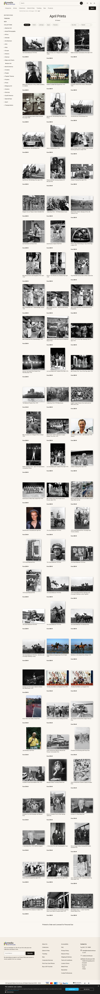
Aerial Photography (10, 31)
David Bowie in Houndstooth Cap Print (32, 530)
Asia (6, 47)
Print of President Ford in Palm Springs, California (56, 815)
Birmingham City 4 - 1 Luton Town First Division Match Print (80, 910)
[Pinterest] (89, 984)
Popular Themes (9, 76)
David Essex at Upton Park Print (54, 243)
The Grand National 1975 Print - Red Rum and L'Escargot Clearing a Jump (33, 655)
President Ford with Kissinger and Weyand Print (32, 815)
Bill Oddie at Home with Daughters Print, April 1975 (33, 276)
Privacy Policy (65, 950)
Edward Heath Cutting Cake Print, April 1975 (57, 878)
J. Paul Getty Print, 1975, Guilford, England (32, 846)
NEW (5, 21)
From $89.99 (25, 57)
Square (48, 24)
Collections (22, 8)
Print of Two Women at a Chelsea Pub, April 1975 (57, 276)
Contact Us (83, 944)
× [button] (98, 986)
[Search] (81, 3)
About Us (44, 944)
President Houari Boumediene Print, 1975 (32, 782)
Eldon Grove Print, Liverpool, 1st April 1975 (33, 909)
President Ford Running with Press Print (80, 750)
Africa (6, 34)
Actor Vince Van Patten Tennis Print (31, 718)
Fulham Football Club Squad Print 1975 (56, 84)
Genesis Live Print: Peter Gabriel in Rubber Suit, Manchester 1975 (32, 687)
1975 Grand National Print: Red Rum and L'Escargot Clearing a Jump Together (80, 593)
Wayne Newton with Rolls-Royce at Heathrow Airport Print (57, 340)
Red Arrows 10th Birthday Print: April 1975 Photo (57, 117)
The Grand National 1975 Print (30, 52)
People (7, 73)
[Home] (10, 3)
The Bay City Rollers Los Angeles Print (80, 686)
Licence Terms (65, 963)
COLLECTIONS (8, 25)
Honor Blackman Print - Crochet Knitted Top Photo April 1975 (81, 878)
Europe (7, 50)
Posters (7, 79)
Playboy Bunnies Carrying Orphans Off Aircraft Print (56, 180)
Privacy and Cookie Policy (13, 990)
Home (27, 11)
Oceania (7, 70)
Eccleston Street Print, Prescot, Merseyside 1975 (81, 85)
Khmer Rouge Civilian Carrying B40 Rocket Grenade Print (81, 846)
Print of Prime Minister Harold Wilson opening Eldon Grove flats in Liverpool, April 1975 (57, 910)
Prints (6, 82)
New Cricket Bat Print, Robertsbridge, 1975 (33, 339)
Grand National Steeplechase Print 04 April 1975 (57, 655)
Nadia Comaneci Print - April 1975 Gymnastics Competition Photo (33, 467)
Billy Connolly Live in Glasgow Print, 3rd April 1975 (33, 435)
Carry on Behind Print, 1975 (53, 148)
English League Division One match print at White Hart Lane (81, 403)
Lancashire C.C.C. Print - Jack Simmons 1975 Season (81, 435)
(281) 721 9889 (86, 947)
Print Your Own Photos (48, 963)
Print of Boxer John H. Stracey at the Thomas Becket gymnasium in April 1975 (82, 149)
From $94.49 (50, 185)
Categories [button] (8, 8)
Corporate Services (47, 960)
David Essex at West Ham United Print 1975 (33, 498)
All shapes (27, 24)
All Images (31, 11)
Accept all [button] (72, 989)
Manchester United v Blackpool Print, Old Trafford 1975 (80, 212)
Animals (7, 37)
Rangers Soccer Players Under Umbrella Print (33, 212)
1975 (36, 11)
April (39, 11)
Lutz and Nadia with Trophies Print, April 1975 (57, 371)
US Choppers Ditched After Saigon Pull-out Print (81, 719)
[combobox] (50, 3)
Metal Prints (64, 966)
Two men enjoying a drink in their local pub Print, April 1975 (33, 117)
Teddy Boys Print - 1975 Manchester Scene (57, 212)
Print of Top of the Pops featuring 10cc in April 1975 (81, 340)
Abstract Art (8, 28)
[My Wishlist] (87, 3)
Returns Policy (65, 954)
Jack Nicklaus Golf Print (28, 750)
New (44, 8)
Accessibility (64, 944)
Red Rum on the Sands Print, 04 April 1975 (81, 655)
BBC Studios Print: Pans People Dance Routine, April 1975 (56, 499)
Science (7, 89)
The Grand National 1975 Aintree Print (80, 624)
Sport (6, 102)
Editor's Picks (31, 8)
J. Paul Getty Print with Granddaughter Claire (57, 846)
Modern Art (8, 63)
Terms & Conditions (66, 960)
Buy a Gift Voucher (47, 966)
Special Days (8, 99)
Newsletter (64, 970)
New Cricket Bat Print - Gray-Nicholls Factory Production (57, 308)
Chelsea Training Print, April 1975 (78, 180)
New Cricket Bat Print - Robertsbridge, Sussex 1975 (33, 308)
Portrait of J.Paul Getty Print (77, 814)
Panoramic (55, 24)
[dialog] (50, 989)
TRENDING (7, 18)
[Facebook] (85, 984)
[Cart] (90, 3)
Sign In (92, 8)
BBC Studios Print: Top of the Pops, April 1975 (82, 371)
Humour (7, 57)
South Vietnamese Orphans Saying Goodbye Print (81, 783)
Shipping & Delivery (66, 957)
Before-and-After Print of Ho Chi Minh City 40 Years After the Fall (82, 499)
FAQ (62, 947)
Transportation (9, 105)
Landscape (41, 24)
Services (7, 92)
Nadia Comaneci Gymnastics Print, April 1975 (81, 52)
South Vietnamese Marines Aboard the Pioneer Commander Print (56, 751)
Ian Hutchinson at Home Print (30, 243)
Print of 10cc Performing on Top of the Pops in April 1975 (81, 244)
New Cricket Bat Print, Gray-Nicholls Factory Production (81, 308)
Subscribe (30, 953)
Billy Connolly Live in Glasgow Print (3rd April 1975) (57, 53)
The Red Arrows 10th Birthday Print (79, 116)
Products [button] (50, 8)
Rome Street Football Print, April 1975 (31, 878)
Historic (7, 53)
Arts (6, 44)
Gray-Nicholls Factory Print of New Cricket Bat (82, 275)
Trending (39, 8)
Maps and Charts (9, 60)
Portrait (34, 24)
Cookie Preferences (66, 973)
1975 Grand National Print (29, 562)
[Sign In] (94, 3)
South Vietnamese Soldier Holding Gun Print (57, 718)
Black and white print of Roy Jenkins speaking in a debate (33, 85)
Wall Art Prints (22, 11)
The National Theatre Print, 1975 (30, 403)
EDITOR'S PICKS (8, 15)
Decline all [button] (87, 989)
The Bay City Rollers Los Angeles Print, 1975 (57, 686)
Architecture (8, 41)
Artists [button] (15, 8)
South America (9, 95)
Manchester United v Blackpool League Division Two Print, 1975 (56, 435)
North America (9, 66)
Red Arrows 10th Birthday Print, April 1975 (32, 180)
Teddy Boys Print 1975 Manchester (55, 403)
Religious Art (8, 86)
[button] (34, 992)
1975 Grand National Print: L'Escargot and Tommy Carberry (81, 531)
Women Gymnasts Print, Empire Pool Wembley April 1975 (31, 372)
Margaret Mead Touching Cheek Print (55, 782)
